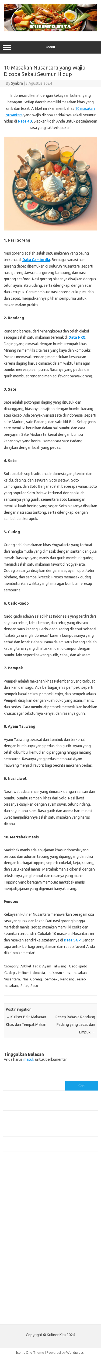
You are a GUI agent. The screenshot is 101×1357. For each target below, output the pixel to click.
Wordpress (75, 1352)
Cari (6, 1077)
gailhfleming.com (19, 1267)
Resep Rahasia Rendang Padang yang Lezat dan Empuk (75, 1024)
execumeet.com (18, 1179)
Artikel (25, 966)
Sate (24, 985)
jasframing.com (17, 1225)
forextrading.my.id (20, 1246)
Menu (50, 47)
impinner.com (16, 1220)
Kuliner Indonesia (31, 972)
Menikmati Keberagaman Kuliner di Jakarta (36, 1114)
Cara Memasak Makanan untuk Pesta (31, 1106)
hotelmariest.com (19, 1205)
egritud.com (15, 1256)
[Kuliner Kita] (50, 30)
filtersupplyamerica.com (24, 1189)
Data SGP (72, 940)
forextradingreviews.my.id (26, 1241)
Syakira (17, 83)
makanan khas (59, 972)
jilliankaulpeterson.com (23, 1293)
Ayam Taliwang (54, 966)
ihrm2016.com (17, 1282)
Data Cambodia (36, 260)
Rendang (67, 979)
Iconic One (24, 1352)
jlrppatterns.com (18, 1298)
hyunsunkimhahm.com (22, 1277)
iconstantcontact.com (22, 1215)
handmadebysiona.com (24, 1199)
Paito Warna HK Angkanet (23, 1316)
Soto (34, 985)
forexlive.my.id (17, 1236)
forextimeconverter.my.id (26, 1251)
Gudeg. (10, 972)
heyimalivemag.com (21, 1272)
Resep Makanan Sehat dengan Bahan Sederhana (40, 1123)
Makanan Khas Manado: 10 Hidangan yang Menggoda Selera (49, 1132)
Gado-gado (78, 966)
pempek (51, 979)
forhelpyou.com (18, 1262)
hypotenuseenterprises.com (28, 1210)
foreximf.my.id (17, 1230)
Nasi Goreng (32, 979)
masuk (28, 1059)
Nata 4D (25, 121)
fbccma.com (15, 1184)
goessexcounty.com (21, 1194)
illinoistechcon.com (20, 1288)
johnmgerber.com (19, 1303)
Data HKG (76, 337)
